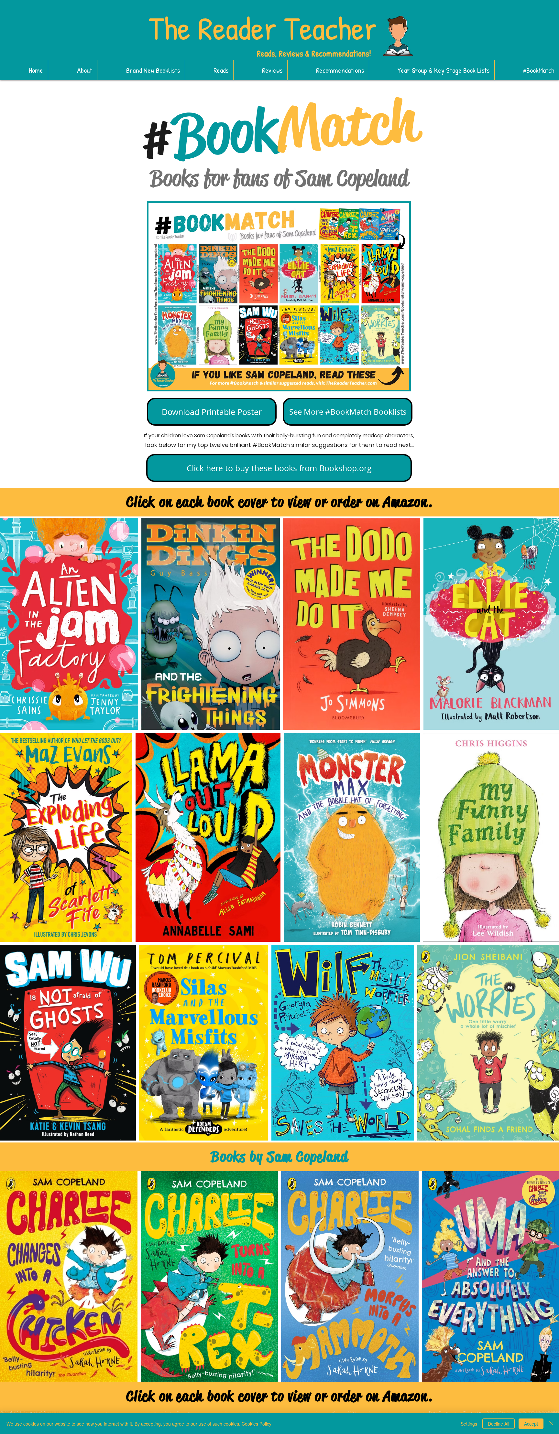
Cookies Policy (256, 1423)
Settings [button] (469, 1423)
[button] (141, 70)
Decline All (498, 1423)
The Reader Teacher (262, 28)
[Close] (551, 1423)
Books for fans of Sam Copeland (279, 178)
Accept (531, 1423)
